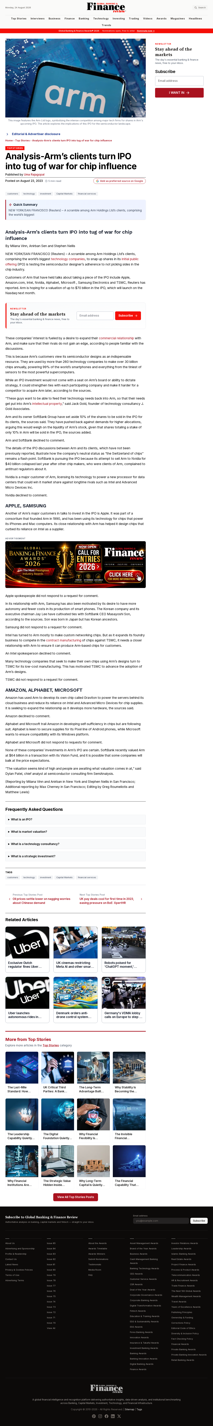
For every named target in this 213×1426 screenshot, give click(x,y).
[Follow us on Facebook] (106, 1416)
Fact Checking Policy (182, 1339)
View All (51, 1328)
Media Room (94, 1270)
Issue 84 (51, 1248)
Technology (101, 18)
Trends (106, 25)
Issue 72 (51, 1312)
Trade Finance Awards (183, 1285)
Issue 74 (51, 1301)
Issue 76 (51, 1291)
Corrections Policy (180, 1323)
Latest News (11, 1264)
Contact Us (11, 1259)
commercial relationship (116, 338)
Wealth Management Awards (186, 1296)
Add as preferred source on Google (121, 181)
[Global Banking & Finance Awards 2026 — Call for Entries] (75, 564)
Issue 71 (51, 1317)
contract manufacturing (63, 640)
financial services (87, 193)
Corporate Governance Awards (146, 1295)
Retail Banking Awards (182, 1360)
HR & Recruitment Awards (184, 1280)
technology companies (68, 259)
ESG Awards (136, 1327)
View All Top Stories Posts (75, 1197)
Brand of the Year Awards (143, 1248)
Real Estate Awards (181, 1259)
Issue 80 (51, 1270)
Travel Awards (178, 1301)
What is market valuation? (29, 831)
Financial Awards (180, 1344)
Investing (119, 18)
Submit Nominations (98, 1259)
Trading (134, 18)
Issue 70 (51, 1323)
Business (55, 18)
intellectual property (47, 403)
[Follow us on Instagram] (100, 1416)
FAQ (90, 1275)
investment (45, 193)
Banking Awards (138, 1353)
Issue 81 (51, 1264)
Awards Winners (96, 1254)
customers (12, 193)
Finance (70, 18)
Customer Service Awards (143, 1279)
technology (29, 193)
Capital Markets (64, 193)
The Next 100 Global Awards (186, 1291)
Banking (84, 18)
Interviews (38, 18)
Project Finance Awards (183, 1264)
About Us (10, 1243)
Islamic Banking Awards (183, 1254)
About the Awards (97, 1243)
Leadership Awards (181, 1248)
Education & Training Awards (144, 1316)
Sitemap (129, 1409)
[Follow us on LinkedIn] (113, 1416)
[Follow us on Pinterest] (94, 1416)
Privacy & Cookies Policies (19, 1270)
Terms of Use (12, 1275)
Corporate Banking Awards (144, 1300)
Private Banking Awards (183, 1349)
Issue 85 (51, 1243)
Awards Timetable (97, 1248)
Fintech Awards (138, 1311)
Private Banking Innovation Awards (189, 1354)
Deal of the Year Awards (142, 1289)
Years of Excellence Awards (186, 1307)
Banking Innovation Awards (143, 1358)
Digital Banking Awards (141, 1364)
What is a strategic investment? (33, 856)
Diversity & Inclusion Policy (185, 1333)
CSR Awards (136, 1284)
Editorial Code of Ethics (183, 1328)
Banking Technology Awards (144, 1268)
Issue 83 (51, 1254)
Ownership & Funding (182, 1317)
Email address (140, 1215)
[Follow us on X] (119, 1416)
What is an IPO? (21, 819)
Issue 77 (51, 1285)
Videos (147, 18)
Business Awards (138, 1254)
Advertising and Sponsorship (20, 1248)
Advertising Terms (14, 1280)
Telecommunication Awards (185, 1275)
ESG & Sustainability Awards (144, 1321)
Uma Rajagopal (34, 174)
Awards (161, 18)
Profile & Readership (15, 1254)
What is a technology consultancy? (35, 844)
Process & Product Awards (185, 1270)
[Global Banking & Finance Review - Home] (106, 7)
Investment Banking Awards (144, 1348)
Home (9, 140)
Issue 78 (51, 1280)
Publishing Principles (181, 1312)
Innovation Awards (139, 1337)
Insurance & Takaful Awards (144, 1343)
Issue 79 (51, 1275)
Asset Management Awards (144, 1243)
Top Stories (19, 18)
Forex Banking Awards (141, 1332)
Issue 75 (51, 1296)
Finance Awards (138, 1369)
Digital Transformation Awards (145, 1305)
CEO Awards (136, 1274)
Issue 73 (51, 1307)
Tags (139, 1409)
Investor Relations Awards (184, 1243)
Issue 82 (51, 1259)
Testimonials (94, 1264)
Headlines (195, 18)
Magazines (178, 18)
